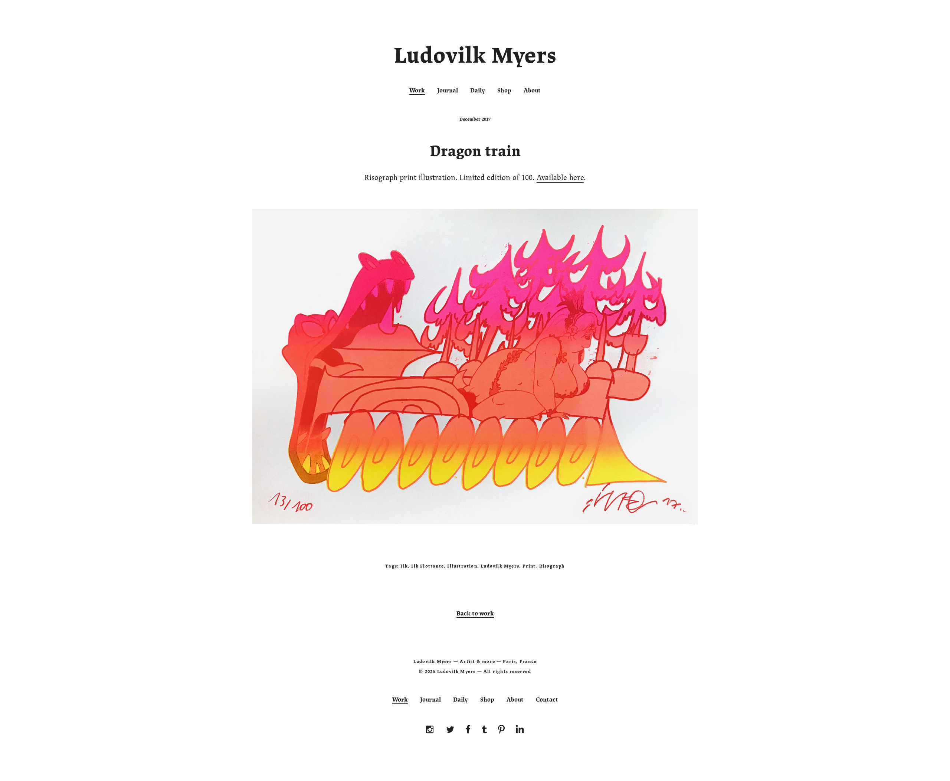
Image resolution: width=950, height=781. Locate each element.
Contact (547, 699)
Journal (447, 90)
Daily (477, 90)
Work (417, 90)
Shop (504, 90)
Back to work (475, 613)
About (532, 90)
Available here (560, 177)
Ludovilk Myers (475, 57)
